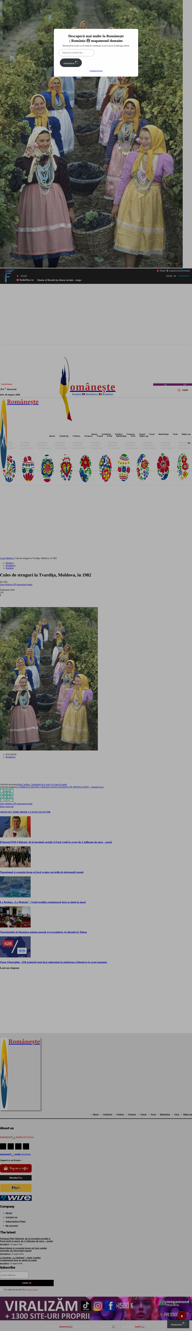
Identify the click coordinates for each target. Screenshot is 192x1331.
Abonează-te (69, 63)
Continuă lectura (96, 71)
